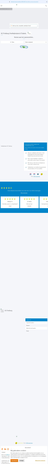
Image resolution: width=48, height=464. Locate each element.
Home (1, 8)
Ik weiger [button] (22, 460)
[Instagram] (8, 449)
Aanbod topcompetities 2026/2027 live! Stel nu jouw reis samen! (24, 1)
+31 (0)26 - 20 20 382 (46, 5)
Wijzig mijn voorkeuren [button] (40, 460)
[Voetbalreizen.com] (24, 5)
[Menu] (2, 5)
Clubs (5, 8)
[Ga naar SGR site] (30, 174)
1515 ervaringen (36, 176)
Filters (13, 42)
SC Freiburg (9, 8)
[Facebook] (2, 449)
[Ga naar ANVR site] (33, 174)
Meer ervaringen (24, 192)
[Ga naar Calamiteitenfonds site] (37, 174)
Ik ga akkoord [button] (14, 460)
